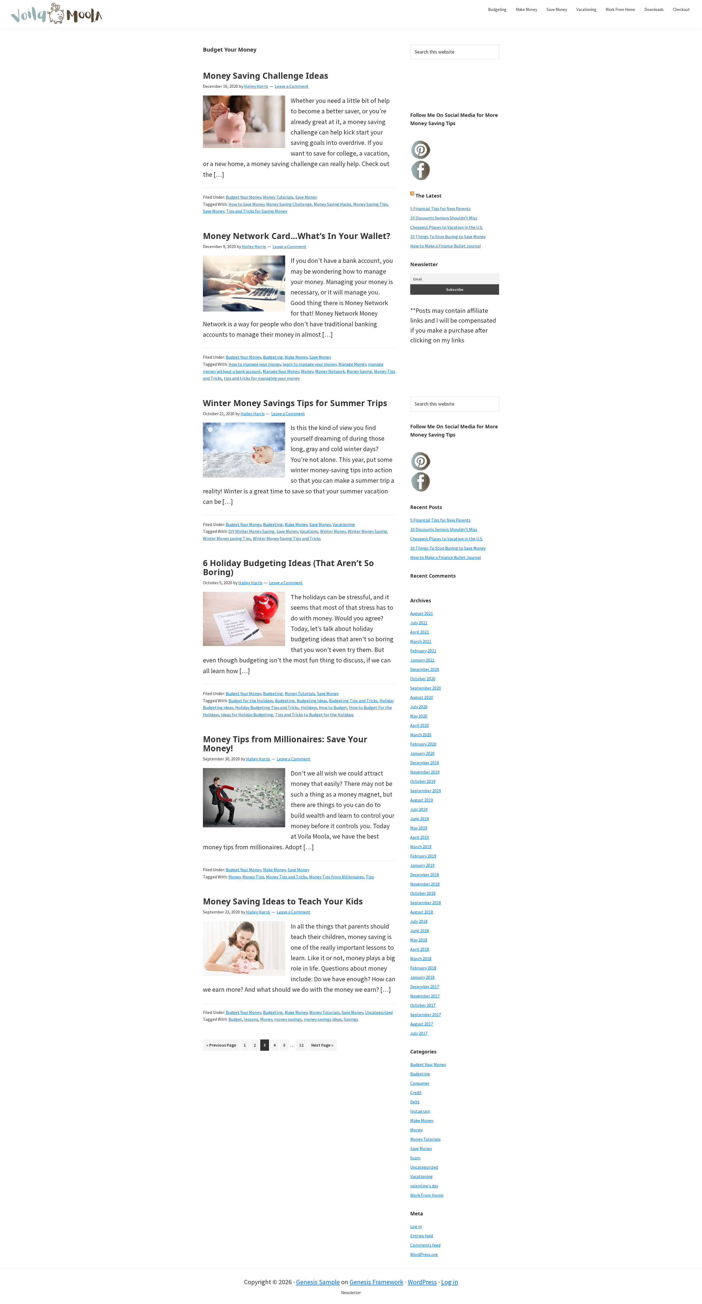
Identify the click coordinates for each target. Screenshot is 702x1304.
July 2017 (419, 1033)
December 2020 (424, 669)
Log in (416, 1226)
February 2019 (423, 856)
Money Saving (359, 371)
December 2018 (424, 874)
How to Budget (333, 707)
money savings (288, 1019)
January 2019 (422, 865)
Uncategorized (379, 1012)
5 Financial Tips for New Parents (440, 208)
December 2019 (424, 762)
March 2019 (420, 846)
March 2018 (420, 958)
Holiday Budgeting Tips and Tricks (267, 707)
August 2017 (421, 1024)
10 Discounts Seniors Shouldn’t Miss (443, 218)
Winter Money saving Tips (227, 538)
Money (307, 371)
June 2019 (419, 818)
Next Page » (322, 1046)
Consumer (419, 1083)
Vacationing (344, 524)
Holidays (309, 707)
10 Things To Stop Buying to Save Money (448, 236)
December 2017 (424, 986)
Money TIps (253, 876)
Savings (351, 1019)
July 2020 (419, 706)
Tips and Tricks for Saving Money (256, 211)
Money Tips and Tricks (286, 876)
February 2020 (423, 744)
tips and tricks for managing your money (262, 378)
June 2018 (419, 930)
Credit (416, 1092)
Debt (415, 1102)
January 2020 (422, 753)
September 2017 (425, 1014)
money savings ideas (323, 1019)
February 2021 (423, 650)
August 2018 (421, 912)
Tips (370, 876)
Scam (415, 1157)
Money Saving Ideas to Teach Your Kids (283, 901)
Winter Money (333, 531)
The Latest (428, 195)
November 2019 (425, 772)
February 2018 (423, 968)
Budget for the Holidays (250, 700)
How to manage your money (254, 364)
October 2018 (422, 893)
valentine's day (424, 1185)
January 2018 (422, 977)
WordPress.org (424, 1254)
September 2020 (425, 688)
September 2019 (425, 790)
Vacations (309, 531)
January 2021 (422, 660)
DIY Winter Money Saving (251, 531)
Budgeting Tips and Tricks (353, 700)
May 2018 (418, 940)
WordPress (422, 1282)
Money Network (330, 371)
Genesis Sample (318, 1282)
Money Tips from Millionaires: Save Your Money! (285, 744)
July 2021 (419, 622)
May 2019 (418, 828)
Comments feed (425, 1245)
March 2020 (420, 734)
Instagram (420, 1111)
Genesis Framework (376, 1282)
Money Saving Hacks (332, 204)
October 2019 (422, 781)
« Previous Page (221, 1046)
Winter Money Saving (367, 531)
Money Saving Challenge (289, 204)
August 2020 (421, 697)
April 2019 (419, 837)
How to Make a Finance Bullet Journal (445, 246)
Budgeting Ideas (312, 700)
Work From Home (426, 1195)
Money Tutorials (278, 197)
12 (303, 1046)
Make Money (296, 357)
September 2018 (425, 902)
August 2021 (421, 613)
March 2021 (420, 641)
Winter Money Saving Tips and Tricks (287, 538)
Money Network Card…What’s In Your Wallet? (296, 235)
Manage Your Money (281, 371)
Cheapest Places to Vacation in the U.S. (446, 227)
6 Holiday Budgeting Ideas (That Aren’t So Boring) (288, 567)
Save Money (306, 197)
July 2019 (419, 809)
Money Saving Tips (370, 204)
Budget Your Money (243, 197)
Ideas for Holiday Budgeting (247, 714)
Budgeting (273, 357)
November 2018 (425, 884)
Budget (235, 1019)
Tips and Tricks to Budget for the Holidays (314, 714)
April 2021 (419, 632)
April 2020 (419, 725)
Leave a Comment (291, 86)
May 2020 (418, 716)
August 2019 (421, 800)
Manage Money (352, 364)
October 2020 (422, 678)
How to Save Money (246, 204)
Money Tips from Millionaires (336, 876)
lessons (251, 1019)
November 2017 (425, 996)
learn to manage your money (309, 364)
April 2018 (419, 949)
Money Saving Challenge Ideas (265, 75)
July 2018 (419, 921)
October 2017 (422, 1005)
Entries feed (421, 1235)
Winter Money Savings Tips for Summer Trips (295, 403)
